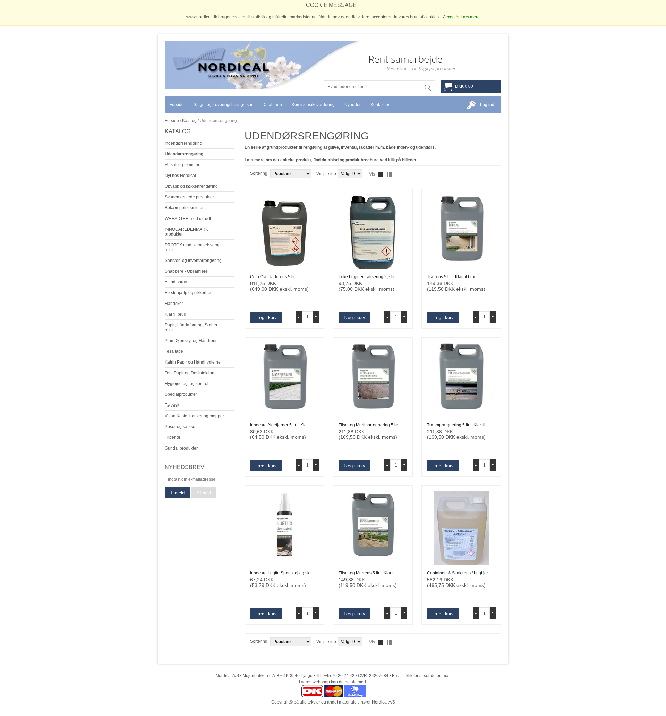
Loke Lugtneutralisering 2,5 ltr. (367, 276)
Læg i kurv (266, 317)
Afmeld (204, 492)
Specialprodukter (181, 394)
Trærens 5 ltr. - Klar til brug (452, 276)
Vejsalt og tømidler (182, 164)
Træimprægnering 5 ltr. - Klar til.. (457, 425)
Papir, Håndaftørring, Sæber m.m (191, 327)
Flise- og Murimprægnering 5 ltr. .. (370, 425)
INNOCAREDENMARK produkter (186, 232)
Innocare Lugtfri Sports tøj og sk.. (280, 573)
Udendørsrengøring (184, 154)
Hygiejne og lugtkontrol (186, 383)
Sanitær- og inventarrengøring (193, 260)
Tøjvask (172, 405)
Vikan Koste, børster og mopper (194, 416)
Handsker (174, 303)
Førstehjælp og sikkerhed (189, 292)
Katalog (189, 120)
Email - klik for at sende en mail (421, 675)
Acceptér (451, 17)
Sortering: (259, 173)
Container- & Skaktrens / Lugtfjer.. (458, 573)
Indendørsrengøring (183, 143)
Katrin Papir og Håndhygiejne (193, 362)
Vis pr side (326, 173)
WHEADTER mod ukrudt (188, 218)
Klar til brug (175, 314)
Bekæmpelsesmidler (184, 207)
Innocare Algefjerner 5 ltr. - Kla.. (279, 425)
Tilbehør (172, 437)
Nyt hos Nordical (180, 175)
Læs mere (470, 17)
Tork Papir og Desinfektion (189, 372)
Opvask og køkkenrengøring (191, 186)
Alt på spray (176, 282)
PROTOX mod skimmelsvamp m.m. (193, 247)
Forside (172, 120)
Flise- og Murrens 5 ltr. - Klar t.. (367, 573)
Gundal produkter (181, 448)
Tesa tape (174, 351)
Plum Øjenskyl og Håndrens (191, 340)
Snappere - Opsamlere (186, 271)
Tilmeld (177, 492)
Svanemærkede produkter (189, 197)
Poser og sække (180, 426)
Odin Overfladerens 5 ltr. (273, 276)
